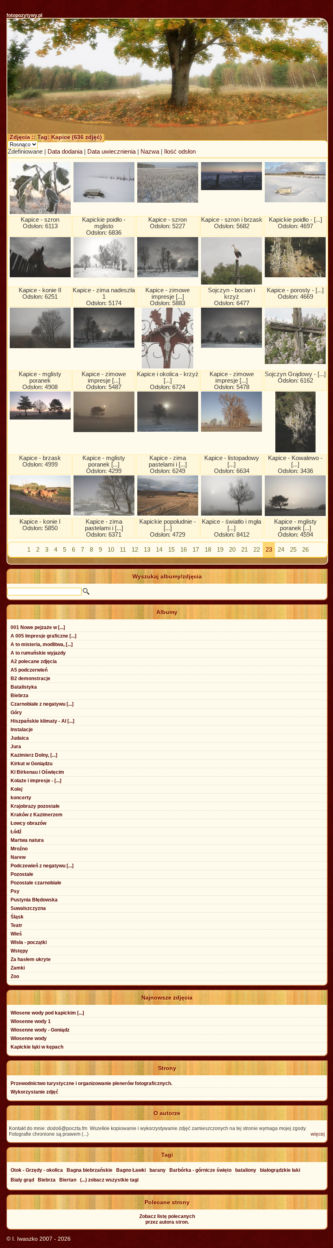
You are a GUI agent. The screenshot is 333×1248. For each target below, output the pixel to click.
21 (244, 549)
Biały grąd (22, 1180)
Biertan (67, 1180)
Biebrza (19, 695)
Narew (18, 857)
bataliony (245, 1170)
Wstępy (19, 951)
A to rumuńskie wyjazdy (38, 653)
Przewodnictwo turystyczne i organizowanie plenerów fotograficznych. (91, 1083)
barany (157, 1170)
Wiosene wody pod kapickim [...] (47, 1013)
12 (135, 549)
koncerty (21, 798)
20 (232, 549)
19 (220, 549)
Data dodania (65, 151)
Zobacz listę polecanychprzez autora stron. (167, 1219)
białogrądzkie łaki (280, 1170)
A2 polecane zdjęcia (34, 661)
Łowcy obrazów (28, 823)
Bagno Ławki (131, 1170)
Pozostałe (22, 874)
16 (183, 549)
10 (111, 549)
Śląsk (17, 917)
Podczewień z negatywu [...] (42, 866)
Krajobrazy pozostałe (35, 806)
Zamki (18, 968)
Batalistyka (24, 687)
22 (256, 549)
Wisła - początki (29, 942)
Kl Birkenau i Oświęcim (37, 772)
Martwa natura (27, 840)
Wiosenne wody (29, 1038)
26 (305, 549)
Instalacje (22, 729)
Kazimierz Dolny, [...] (34, 755)
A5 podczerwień (29, 670)
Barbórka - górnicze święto (200, 1170)
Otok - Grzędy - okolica (37, 1170)
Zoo (15, 976)
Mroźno (19, 849)
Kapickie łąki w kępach (37, 1047)
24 (281, 549)
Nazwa (150, 151)
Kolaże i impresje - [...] (36, 780)
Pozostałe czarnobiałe (36, 883)
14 (159, 549)
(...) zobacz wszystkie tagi (109, 1180)
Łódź (16, 832)
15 (171, 549)
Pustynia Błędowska (34, 900)
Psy (15, 891)
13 (147, 549)
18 (208, 549)
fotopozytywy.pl (24, 15)
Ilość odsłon (180, 151)
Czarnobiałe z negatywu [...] (42, 704)
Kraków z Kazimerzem (37, 815)
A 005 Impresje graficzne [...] (43, 636)
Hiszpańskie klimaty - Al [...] (42, 721)
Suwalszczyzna (28, 908)
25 (293, 549)
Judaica (20, 738)
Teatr (16, 925)
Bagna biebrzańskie (89, 1170)
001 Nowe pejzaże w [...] (38, 627)
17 (195, 549)
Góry (16, 712)
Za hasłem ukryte (31, 959)
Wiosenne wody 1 (31, 1021)
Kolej (16, 789)
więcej (318, 1134)
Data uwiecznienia (111, 151)
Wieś (16, 934)
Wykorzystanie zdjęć (34, 1092)
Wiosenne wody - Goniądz (40, 1030)
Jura (16, 746)
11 (123, 549)
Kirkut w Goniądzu (31, 763)
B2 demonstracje (30, 678)
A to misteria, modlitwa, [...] (42, 644)
